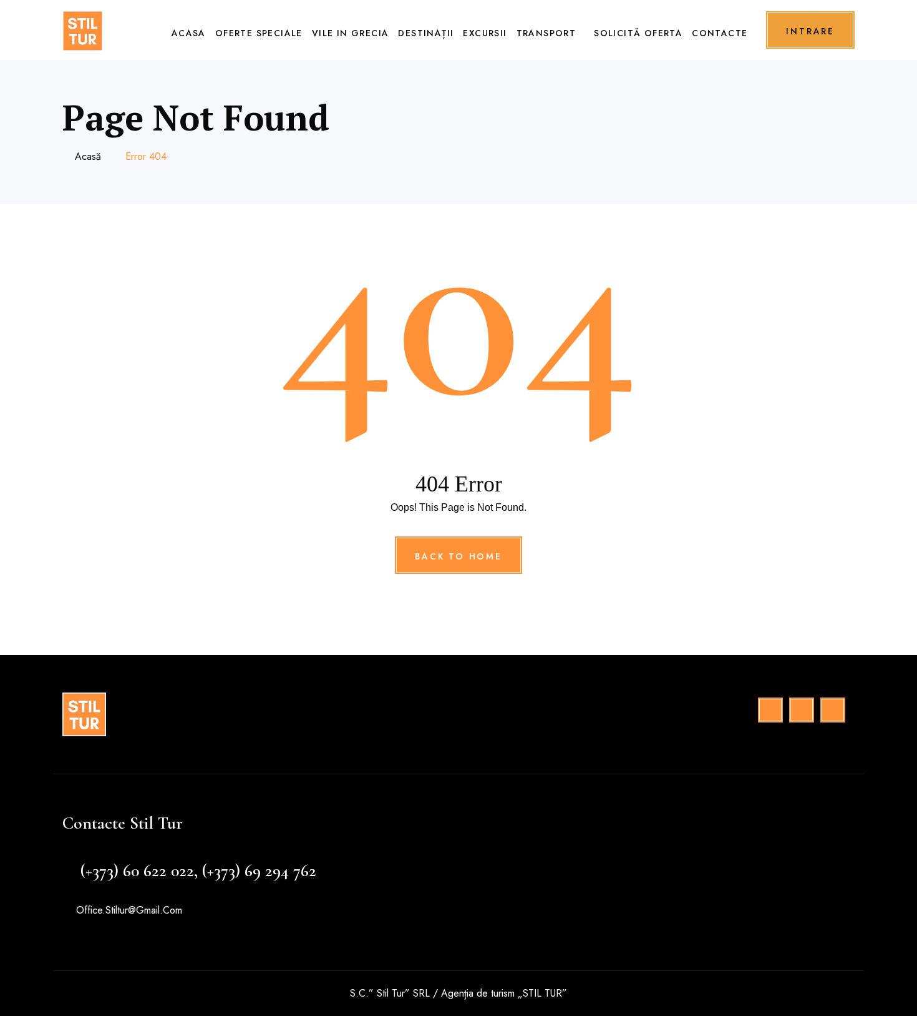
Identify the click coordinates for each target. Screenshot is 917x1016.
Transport (546, 33)
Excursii (485, 33)
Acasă (88, 156)
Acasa (189, 33)
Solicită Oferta (638, 33)
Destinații (426, 33)
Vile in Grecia (350, 33)
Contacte (719, 33)
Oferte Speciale (259, 33)
